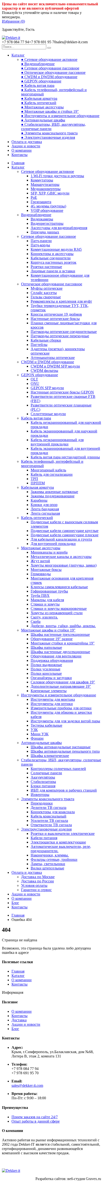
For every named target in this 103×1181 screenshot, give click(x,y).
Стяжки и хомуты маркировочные (59, 608)
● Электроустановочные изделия (48, 137)
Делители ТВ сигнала (48, 808)
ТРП (34, 479)
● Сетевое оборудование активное (49, 59)
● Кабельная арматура (39, 98)
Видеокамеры (42, 219)
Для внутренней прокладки (53, 544)
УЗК (34, 730)
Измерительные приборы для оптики (61, 708)
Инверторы (40, 795)
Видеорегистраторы (47, 223)
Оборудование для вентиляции (56, 656)
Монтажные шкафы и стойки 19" (48, 630)
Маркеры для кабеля (47, 600)
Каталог (18, 55)
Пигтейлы (39, 345)
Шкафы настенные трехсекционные (60, 634)
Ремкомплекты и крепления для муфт (61, 301)
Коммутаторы (42, 180)
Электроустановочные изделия (46, 829)
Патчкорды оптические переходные (60, 336)
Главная (17, 163)
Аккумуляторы (43, 777)
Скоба (35, 621)
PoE (34, 197)
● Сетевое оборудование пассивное (50, 68)
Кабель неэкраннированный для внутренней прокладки (57, 442)
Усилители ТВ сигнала (49, 821)
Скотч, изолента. (44, 617)
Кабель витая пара (36, 418)
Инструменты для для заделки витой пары (65, 721)
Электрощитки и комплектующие (58, 842)
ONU (35, 383)
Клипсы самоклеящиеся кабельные (59, 587)
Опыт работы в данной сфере (35, 1121)
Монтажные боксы (46, 570)
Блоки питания (43, 786)
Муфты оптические (47, 288)
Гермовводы (41, 574)
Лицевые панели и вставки (53, 271)
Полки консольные (46, 673)
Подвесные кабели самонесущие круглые (64, 531)
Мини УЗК (40, 734)
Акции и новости (25, 146)
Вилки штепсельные (47, 868)
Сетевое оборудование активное (47, 171)
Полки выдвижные (46, 665)
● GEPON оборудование (41, 81)
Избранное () (13, 21)
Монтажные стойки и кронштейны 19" (63, 643)
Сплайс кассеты (44, 293)
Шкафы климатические (50, 756)
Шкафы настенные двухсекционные (60, 652)
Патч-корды (40, 245)
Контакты (19, 155)
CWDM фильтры (44, 371)
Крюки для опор (44, 505)
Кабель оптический (37, 518)
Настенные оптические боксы (55, 319)
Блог (15, 903)
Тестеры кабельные (46, 725)
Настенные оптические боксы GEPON (62, 392)
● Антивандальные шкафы (43, 120)
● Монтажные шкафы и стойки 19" (50, 111)
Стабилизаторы (43, 782)
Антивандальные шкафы (41, 743)
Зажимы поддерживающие (52, 496)
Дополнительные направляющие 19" (61, 686)
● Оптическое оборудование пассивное (53, 72)
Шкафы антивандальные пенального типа (65, 751)
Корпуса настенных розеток (53, 262)
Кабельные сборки (46, 340)
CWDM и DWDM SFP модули (55, 366)
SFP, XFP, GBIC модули (50, 193)
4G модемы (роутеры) (48, 206)
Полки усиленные (45, 669)
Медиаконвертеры (46, 189)
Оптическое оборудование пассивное (51, 284)
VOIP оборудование (47, 210)
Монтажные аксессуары (40, 548)
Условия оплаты (34, 885)
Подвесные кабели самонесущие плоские (64, 535)
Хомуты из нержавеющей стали (57, 613)
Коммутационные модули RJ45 (56, 249)
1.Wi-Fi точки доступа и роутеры (57, 176)
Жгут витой (40, 561)
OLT (34, 379)
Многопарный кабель (48, 470)
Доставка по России (37, 881)
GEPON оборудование (39, 375)
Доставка (19, 1020)
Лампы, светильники (48, 864)
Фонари (37, 738)
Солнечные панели (46, 773)
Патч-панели (41, 241)
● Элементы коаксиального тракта (49, 133)
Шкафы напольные (46, 647)
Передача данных (45, 232)
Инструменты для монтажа (53, 699)
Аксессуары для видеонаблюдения (59, 228)
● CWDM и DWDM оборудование (49, 77)
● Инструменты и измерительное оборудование (60, 116)
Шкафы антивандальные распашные (61, 747)
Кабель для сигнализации (52, 474)
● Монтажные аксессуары (42, 107)
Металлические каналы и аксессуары (61, 557)
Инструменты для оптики (52, 704)
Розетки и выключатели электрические (63, 833)
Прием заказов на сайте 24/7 (34, 1117)
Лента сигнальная (45, 513)
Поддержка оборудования (52, 660)
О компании (21, 150)
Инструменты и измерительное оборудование (58, 695)
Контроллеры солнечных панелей (58, 769)
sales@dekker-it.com (27, 1085)
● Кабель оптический (38, 103)
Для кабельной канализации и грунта (61, 539)
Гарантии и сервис (36, 890)
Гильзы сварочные (46, 297)
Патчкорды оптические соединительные (64, 332)
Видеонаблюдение (36, 215)
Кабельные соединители (51, 258)
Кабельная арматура (37, 487)
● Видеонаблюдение (38, 64)
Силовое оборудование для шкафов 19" (63, 682)
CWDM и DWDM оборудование (47, 362)
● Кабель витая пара (37, 85)
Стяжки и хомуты (45, 604)
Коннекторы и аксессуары (52, 254)
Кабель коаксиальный (48, 816)
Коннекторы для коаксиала (53, 812)
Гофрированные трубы (49, 591)
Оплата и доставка (26, 142)
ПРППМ (38, 483)
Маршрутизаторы (45, 184)
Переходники (42, 803)
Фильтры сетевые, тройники (54, 859)
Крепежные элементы (49, 691)
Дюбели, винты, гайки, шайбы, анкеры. (63, 626)
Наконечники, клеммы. (50, 855)
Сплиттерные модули (48, 414)
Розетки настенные (46, 267)
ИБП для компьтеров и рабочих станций (64, 790)
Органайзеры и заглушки (51, 678)
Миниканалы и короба (49, 552)
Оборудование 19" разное (52, 639)
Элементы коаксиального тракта (47, 799)
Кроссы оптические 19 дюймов (56, 314)
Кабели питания (44, 838)
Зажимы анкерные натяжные (54, 492)
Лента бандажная (45, 509)
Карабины (39, 500)
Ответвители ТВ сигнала (51, 825)
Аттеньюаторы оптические (53, 358)
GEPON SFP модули (47, 388)
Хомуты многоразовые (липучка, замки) (64, 565)
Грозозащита (41, 202)
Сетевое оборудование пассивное (48, 236)
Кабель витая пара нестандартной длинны (65, 457)
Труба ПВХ (40, 596)
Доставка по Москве (38, 877)
